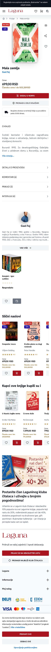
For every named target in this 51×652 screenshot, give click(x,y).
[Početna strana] (16, 11)
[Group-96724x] (30, 609)
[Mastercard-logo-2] (16, 609)
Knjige (12, 18)
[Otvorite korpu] (41, 11)
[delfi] (6, 600)
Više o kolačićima (18, 627)
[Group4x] (23, 609)
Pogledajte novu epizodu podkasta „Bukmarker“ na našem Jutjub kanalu (26, 3)
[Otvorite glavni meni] (4, 11)
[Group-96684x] (36, 600)
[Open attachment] (46, 26)
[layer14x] (37, 609)
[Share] (45, 35)
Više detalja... (8, 156)
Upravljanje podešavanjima (25, 647)
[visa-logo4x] (7, 609)
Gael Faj (6, 72)
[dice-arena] (20, 600)
